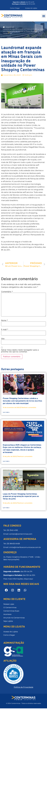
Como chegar (9, 635)
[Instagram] (12, 590)
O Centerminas (9, 607)
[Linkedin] (19, 590)
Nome (4, 320)
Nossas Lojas (8, 604)
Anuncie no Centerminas (14, 618)
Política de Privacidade (23, 687)
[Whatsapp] (25, 590)
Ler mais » (6, 412)
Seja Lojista (8, 621)
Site (2, 339)
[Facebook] (6, 590)
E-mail (4, 329)
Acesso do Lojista (10, 632)
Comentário (7, 291)
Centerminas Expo (11, 611)
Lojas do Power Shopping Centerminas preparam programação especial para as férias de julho (21, 496)
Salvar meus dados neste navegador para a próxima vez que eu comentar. (20, 351)
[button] (43, 16)
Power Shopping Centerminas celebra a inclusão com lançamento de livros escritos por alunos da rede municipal (22, 400)
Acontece (7, 614)
